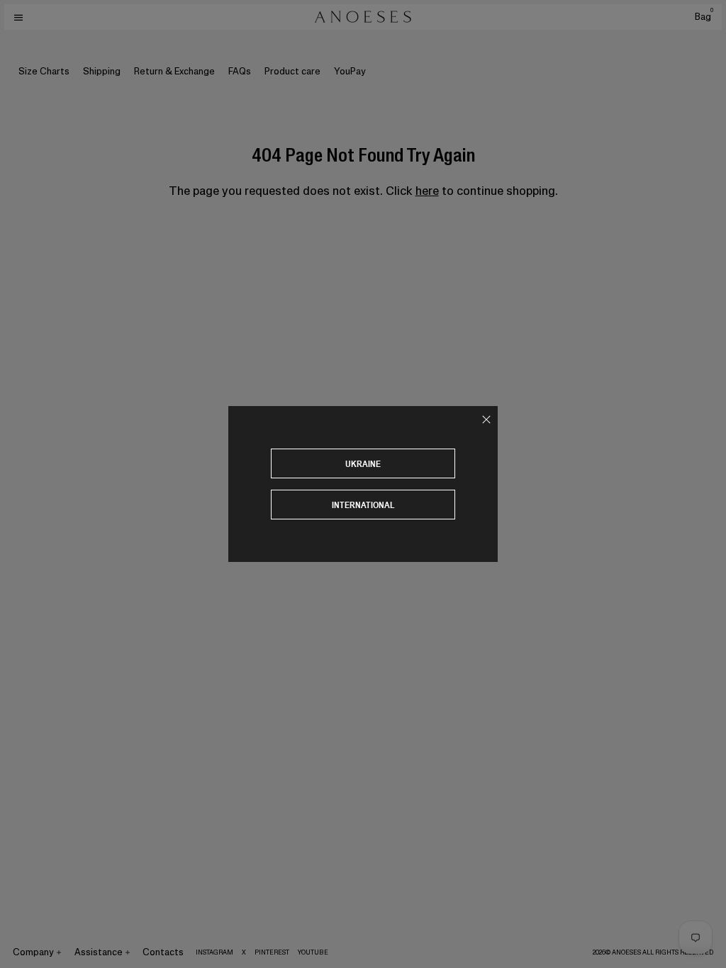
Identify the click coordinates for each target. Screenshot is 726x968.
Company (33, 952)
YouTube (313, 952)
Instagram (214, 952)
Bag (704, 16)
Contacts (163, 952)
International (363, 505)
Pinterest (272, 952)
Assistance (98, 952)
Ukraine (363, 463)
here (427, 191)
